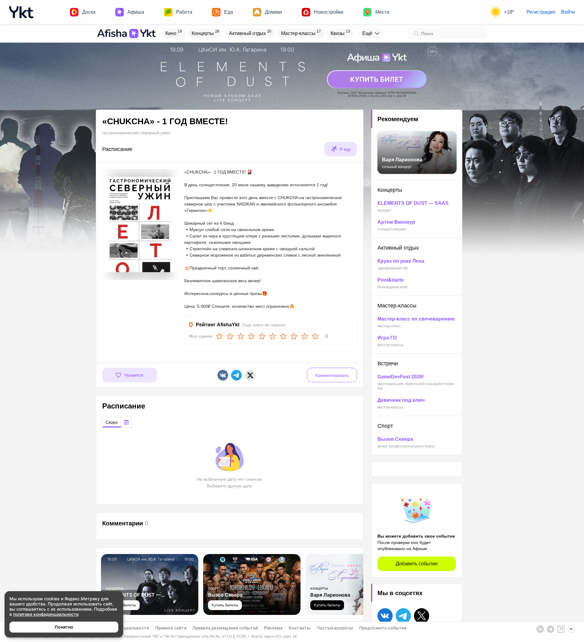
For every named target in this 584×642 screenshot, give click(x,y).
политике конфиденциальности (45, 614)
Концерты (205, 32)
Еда (228, 12)
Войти (568, 12)
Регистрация (541, 12)
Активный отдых (250, 32)
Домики (273, 12)
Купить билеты (225, 605)
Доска (89, 12)
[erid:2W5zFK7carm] (292, 72)
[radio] (111, 422)
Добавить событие (417, 563)
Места (382, 12)
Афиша (135, 12)
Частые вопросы (335, 628)
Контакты (300, 628)
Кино (173, 32)
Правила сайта (170, 628)
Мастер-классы (301, 32)
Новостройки (328, 12)
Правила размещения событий (225, 628)
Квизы (340, 32)
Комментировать (332, 375)
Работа (184, 12)
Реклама (273, 628)
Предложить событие (383, 628)
